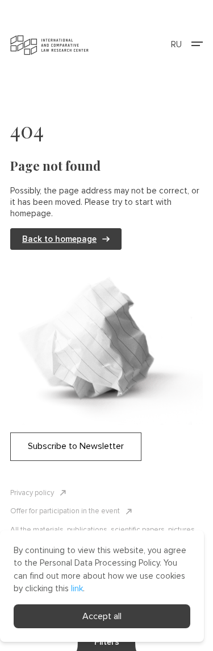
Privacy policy (32, 492)
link (77, 588)
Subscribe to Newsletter (76, 446)
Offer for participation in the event (65, 511)
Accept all (102, 616)
